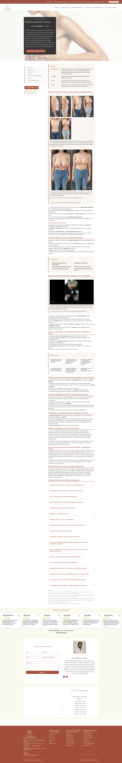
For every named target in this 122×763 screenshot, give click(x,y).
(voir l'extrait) (79, 197)
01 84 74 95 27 (27, 753)
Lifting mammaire (70, 741)
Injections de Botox (87, 734)
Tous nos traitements (54, 732)
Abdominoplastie (70, 739)
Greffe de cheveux (87, 732)
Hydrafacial (86, 739)
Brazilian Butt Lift (70, 745)
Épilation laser (88, 7)
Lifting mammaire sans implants (82, 266)
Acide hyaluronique (87, 735)
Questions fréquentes (33, 80)
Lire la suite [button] (22, 626)
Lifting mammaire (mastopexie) (60, 268)
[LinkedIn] (64, 677)
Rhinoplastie (69, 734)
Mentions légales (83, 760)
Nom (27, 652)
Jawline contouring (87, 737)
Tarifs (29, 78)
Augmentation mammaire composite (61, 266)
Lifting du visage (70, 743)
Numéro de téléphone (48, 657)
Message (28, 662)
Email (27, 657)
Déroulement (31, 70)
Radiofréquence (86, 741)
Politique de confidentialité (93, 760)
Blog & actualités (53, 743)
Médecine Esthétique (77, 7)
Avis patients (52, 739)
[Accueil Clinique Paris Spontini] (35, 734)
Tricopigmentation (87, 745)
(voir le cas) (78, 202)
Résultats (30, 73)
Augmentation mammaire (80, 263)
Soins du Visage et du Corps (111, 7)
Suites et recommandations (35, 75)
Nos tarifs (51, 735)
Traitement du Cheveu (97, 7)
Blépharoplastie (69, 735)
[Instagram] (67, 677)
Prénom (45, 652)
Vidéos (50, 741)
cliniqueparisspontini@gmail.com (31, 755)
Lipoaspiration (69, 737)
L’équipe (56, 7)
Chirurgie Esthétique (65, 7)
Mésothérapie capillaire (88, 743)
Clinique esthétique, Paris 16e (29, 18)
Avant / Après (52, 737)
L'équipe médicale (53, 734)
